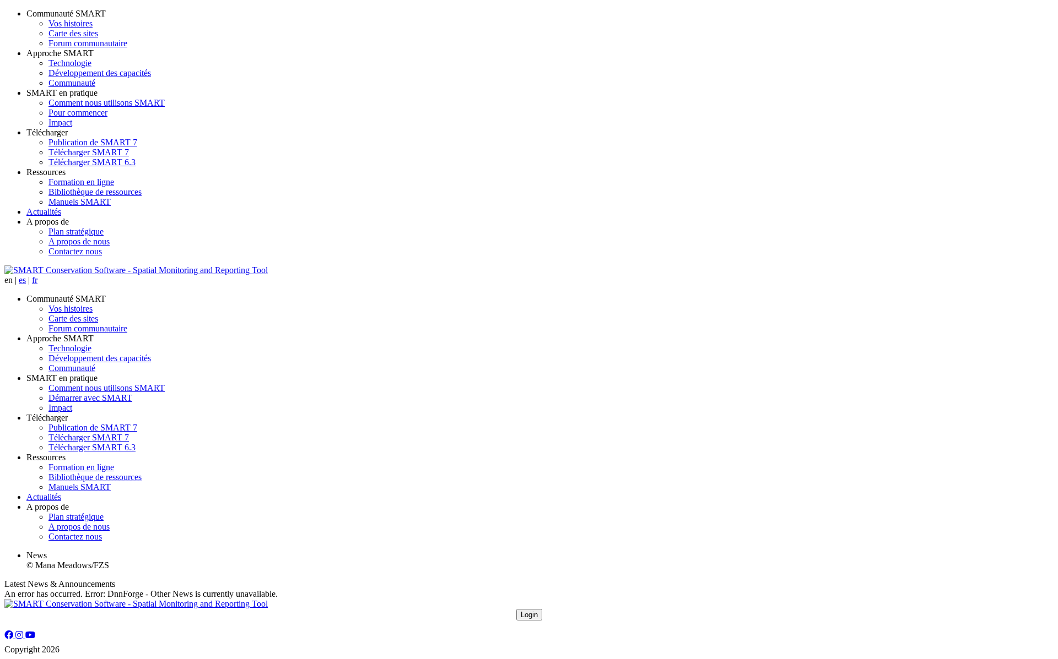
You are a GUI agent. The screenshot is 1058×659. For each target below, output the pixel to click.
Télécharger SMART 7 (88, 152)
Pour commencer (77, 112)
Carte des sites (73, 33)
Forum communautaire (87, 43)
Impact (60, 122)
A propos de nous (79, 241)
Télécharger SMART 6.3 (92, 162)
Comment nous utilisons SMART (106, 102)
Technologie (69, 63)
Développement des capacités (99, 73)
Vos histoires (70, 23)
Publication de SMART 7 (92, 142)
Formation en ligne (81, 182)
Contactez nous (75, 251)
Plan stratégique (76, 231)
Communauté (71, 83)
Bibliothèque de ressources (95, 192)
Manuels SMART (79, 201)
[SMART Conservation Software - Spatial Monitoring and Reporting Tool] (136, 270)
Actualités (43, 211)
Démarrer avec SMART (90, 397)
